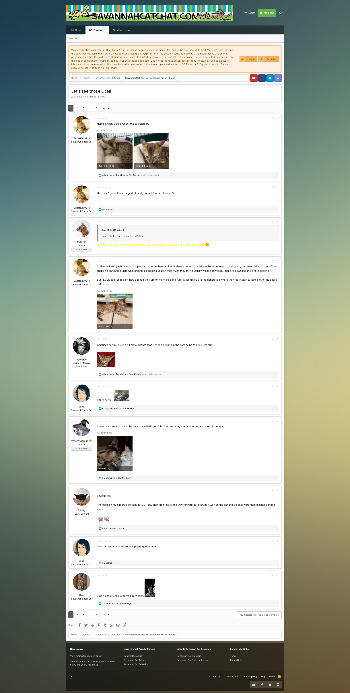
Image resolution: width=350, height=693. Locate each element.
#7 (278, 420)
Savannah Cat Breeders (189, 656)
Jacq (81, 406)
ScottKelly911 (81, 96)
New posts (74, 38)
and (116, 478)
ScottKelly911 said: (112, 230)
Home (78, 30)
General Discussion (133, 656)
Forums (98, 30)
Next (104, 108)
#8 (278, 490)
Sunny (81, 510)
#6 (278, 386)
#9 (278, 540)
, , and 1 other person (131, 175)
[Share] (273, 118)
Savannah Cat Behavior (136, 664)
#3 (277, 221)
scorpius (82, 359)
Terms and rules (231, 676)
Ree (81, 595)
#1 (278, 118)
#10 (277, 575)
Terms (233, 656)
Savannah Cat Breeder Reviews (193, 660)
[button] (106, 30)
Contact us (214, 676)
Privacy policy (250, 676)
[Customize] (280, 13)
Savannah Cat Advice (135, 660)
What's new (123, 30)
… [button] (90, 108)
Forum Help (236, 660)
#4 (277, 260)
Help (263, 676)
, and (119, 408)
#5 (278, 339)
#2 (278, 187)
